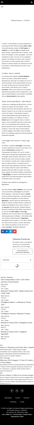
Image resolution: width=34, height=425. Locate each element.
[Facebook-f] (12, 390)
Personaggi (7, 358)
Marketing (10, 277)
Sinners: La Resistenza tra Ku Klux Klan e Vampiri (17, 347)
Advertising (13, 402)
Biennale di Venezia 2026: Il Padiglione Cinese (16, 323)
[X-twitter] (17, 390)
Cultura (6, 288)
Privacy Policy (17, 414)
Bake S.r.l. (9, 414)
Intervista (3, 277)
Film (1, 345)
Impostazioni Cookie (17, 416)
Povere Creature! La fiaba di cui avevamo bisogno (16, 375)
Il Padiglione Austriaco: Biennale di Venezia (15, 313)
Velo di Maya (7, 174)
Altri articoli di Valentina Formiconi (22, 251)
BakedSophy (8, 398)
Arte (2, 288)
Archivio (17, 398)
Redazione (26, 398)
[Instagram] (22, 390)
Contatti (22, 402)
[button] (31, 2)
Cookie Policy (27, 414)
